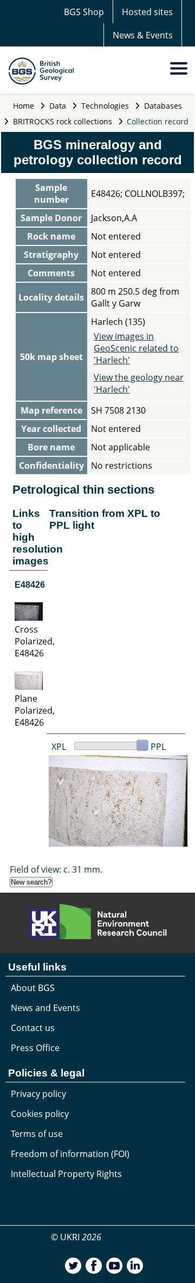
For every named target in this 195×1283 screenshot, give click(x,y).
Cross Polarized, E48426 (35, 641)
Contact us (33, 1028)
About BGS (33, 988)
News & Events (143, 35)
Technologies (105, 106)
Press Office (35, 1048)
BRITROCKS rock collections (62, 121)
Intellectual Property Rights (66, 1174)
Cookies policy (40, 1114)
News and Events (45, 1008)
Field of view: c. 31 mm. (56, 869)
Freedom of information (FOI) (70, 1154)
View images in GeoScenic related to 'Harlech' (136, 348)
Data (57, 106)
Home (23, 106)
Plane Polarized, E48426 (35, 710)
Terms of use (37, 1134)
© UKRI (76, 1237)
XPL (58, 747)
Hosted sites (147, 12)
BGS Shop (84, 12)
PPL (158, 747)
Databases (163, 106)
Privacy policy (38, 1094)
